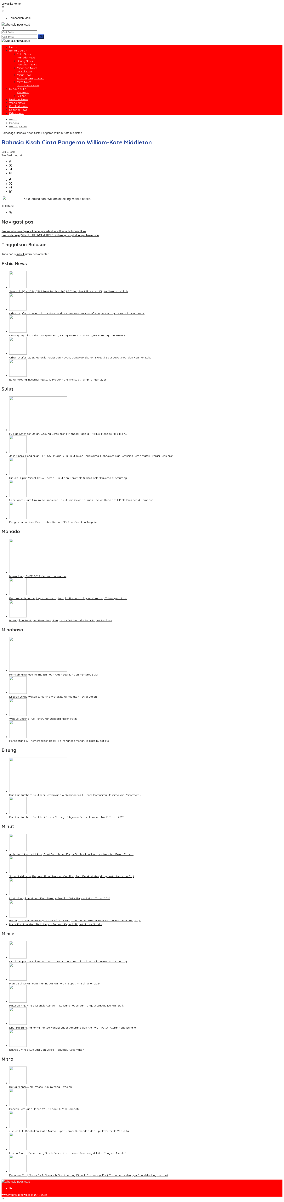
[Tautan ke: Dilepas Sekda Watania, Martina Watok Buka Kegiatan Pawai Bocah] (18, 692)
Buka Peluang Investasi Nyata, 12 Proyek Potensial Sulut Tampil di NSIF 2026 (57, 379)
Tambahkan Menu (20, 18)
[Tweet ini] (10, 165)
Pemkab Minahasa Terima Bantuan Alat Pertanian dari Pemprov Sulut (53, 674)
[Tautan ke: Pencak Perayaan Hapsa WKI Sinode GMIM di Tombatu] (18, 1105)
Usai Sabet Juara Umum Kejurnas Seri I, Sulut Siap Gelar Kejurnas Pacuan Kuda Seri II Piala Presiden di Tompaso (81, 500)
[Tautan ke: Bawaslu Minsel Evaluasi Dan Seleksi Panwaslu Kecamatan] (18, 1046)
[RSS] (10, 212)
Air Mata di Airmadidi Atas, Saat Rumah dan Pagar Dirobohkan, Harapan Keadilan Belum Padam (71, 854)
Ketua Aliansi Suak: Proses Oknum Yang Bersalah (40, 1087)
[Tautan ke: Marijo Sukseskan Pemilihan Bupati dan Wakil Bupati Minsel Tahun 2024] (18, 979)
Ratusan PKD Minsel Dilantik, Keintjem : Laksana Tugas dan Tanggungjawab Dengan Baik (66, 1005)
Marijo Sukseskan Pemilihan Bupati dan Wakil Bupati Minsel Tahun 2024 (54, 983)
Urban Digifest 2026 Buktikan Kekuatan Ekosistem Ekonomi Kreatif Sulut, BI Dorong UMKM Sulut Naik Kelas (77, 313)
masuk (20, 254)
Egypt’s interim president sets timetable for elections (44, 231)
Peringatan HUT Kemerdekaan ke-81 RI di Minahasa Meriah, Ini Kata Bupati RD (59, 740)
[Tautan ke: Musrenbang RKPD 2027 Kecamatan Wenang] (38, 572)
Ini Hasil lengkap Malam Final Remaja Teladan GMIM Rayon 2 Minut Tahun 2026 (59, 898)
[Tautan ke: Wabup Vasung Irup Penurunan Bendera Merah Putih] (18, 715)
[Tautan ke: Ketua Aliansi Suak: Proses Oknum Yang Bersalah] (18, 1083)
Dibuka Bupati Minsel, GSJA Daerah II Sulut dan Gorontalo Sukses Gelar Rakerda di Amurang (68, 478)
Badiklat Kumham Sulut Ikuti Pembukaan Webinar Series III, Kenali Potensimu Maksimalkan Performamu (75, 795)
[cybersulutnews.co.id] (16, 24)
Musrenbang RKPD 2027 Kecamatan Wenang (38, 576)
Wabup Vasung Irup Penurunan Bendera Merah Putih (43, 718)
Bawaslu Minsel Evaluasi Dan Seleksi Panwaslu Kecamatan (46, 1049)
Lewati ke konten (12, 3)
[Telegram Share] (10, 169)
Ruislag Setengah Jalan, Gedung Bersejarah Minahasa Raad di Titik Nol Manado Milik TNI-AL (68, 434)
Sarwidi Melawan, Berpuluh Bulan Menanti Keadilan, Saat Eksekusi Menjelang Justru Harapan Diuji (71, 876)
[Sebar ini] (10, 162)
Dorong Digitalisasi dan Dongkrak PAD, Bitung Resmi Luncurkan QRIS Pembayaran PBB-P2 (67, 335)
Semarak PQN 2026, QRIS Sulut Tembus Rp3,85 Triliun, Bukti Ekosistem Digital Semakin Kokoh (68, 291)
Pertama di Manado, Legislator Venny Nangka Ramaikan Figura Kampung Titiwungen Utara (68, 598)
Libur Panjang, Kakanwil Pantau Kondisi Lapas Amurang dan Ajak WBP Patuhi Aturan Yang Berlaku (72, 1027)
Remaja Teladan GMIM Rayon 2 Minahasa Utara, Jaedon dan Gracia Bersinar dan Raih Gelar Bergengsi (75, 920)
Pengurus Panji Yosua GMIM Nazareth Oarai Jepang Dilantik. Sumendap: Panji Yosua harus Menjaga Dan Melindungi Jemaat (88, 1175)
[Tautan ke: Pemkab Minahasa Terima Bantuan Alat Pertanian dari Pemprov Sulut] (38, 670)
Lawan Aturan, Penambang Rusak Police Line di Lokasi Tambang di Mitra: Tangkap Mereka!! (68, 1153)
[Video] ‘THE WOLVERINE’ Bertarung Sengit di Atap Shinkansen (50, 235)
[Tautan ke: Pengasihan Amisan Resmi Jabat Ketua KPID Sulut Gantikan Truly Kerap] (18, 518)
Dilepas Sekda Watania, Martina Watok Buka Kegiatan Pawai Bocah (53, 696)
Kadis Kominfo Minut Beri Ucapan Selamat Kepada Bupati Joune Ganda (55, 924)
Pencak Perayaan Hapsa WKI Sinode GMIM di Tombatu (44, 1109)
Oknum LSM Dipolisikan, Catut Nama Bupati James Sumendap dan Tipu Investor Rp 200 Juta (69, 1131)
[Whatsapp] (10, 173)
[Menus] (3, 7)
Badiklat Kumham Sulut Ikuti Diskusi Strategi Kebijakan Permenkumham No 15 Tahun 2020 (66, 817)
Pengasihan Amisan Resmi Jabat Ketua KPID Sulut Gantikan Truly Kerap (55, 522)
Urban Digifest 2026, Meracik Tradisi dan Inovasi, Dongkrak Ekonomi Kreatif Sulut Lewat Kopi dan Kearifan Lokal (80, 357)
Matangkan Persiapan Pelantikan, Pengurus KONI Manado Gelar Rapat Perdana (60, 620)
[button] (41, 36)
